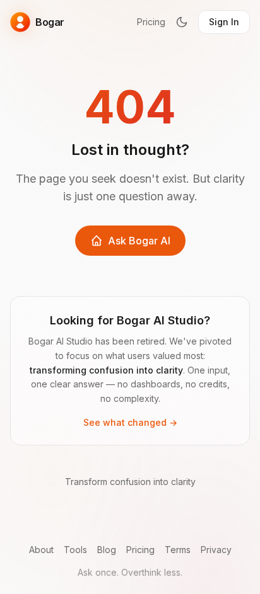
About (41, 549)
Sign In (224, 21)
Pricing (151, 21)
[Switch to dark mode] (181, 22)
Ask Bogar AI (139, 240)
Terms (178, 549)
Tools (75, 549)
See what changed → (130, 422)
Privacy (216, 549)
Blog (106, 549)
